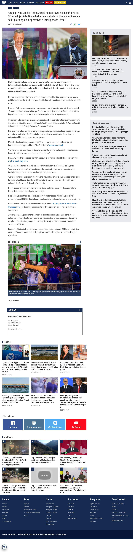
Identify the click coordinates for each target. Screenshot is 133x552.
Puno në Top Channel (119, 512)
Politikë (4, 504)
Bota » (7, 341)
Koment (26, 507)
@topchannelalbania (34, 427)
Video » (8, 437)
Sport (22, 2)
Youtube (49, 2)
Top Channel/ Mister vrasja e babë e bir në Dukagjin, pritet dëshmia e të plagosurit (43, 460)
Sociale (4, 515)
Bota (10, 8)
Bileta (114, 507)
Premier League (51, 512)
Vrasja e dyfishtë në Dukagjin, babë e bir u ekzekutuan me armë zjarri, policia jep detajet (109, 148)
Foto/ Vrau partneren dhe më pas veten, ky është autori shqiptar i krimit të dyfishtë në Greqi (110, 193)
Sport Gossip (50, 524)
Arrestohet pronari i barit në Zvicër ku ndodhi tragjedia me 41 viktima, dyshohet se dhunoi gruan (73, 367)
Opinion (26, 504)
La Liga (48, 515)
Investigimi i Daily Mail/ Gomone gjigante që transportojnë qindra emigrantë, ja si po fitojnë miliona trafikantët (15, 400)
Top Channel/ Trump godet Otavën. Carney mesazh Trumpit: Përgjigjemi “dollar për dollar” (73, 461)
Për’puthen (93, 507)
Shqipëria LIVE (94, 509)
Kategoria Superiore (52, 507)
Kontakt (114, 509)
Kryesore (98, 32)
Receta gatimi (72, 518)
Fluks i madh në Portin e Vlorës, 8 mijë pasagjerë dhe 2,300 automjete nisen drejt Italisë (109, 84)
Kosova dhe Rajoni (30, 509)
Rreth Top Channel (118, 504)
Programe (40, 2)
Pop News (30, 2)
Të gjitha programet (96, 518)
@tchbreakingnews (55, 427)
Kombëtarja (50, 504)
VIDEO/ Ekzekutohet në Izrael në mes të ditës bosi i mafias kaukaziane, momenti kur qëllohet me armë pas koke (43, 400)
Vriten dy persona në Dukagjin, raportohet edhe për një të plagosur (109, 156)
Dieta (69, 515)
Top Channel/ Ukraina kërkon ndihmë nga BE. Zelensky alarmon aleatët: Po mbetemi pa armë (73, 488)
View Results (20, 329)
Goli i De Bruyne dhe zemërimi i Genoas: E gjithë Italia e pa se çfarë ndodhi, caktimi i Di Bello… (110, 108)
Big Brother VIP (95, 504)
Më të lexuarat (101, 123)
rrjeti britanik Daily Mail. (18, 161)
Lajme (10, 2)
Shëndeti (71, 512)
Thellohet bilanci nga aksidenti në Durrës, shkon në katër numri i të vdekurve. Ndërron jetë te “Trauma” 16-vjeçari (110, 185)
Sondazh (12, 310)
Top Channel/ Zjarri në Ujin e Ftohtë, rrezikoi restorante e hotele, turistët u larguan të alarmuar (14, 488)
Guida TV (93, 521)
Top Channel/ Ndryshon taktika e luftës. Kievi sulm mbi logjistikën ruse (44, 487)
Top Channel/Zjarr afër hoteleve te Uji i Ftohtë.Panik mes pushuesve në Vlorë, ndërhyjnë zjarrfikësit (14, 461)
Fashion (70, 509)
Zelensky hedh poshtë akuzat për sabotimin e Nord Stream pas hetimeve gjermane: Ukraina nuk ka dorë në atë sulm (44, 367)
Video (16, 2)
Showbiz (71, 504)
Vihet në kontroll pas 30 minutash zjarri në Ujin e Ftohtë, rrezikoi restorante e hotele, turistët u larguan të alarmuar (109, 61)
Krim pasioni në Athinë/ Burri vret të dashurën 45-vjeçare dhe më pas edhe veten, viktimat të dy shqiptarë (108, 73)
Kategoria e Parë (51, 509)
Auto (25, 515)
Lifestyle (71, 507)
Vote (12, 329)
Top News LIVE (59, 2)
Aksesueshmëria (117, 520)
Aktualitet (5, 509)
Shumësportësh (51, 521)
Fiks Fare (93, 512)
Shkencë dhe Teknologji (32, 512)
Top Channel (13, 427)
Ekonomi (5, 512)
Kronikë (4, 507)
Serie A (48, 518)
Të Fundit (16, 8)
